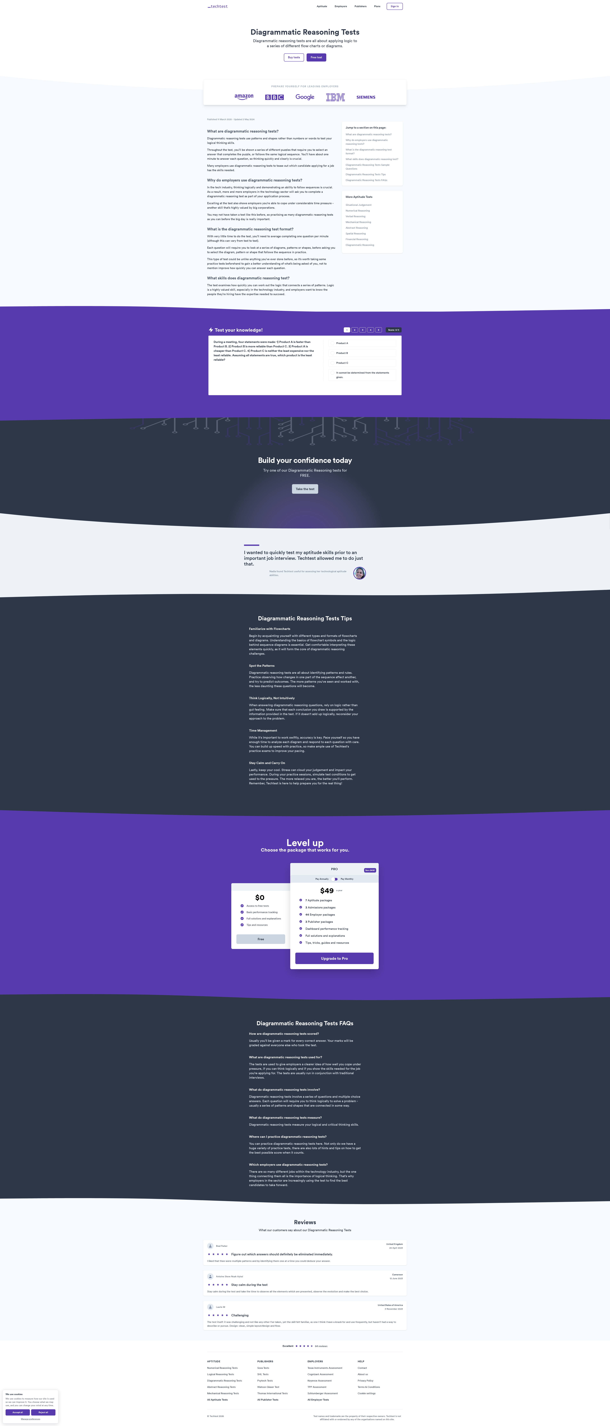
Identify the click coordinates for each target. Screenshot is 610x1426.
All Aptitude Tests (217, 1399)
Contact (362, 1367)
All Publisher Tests (267, 1399)
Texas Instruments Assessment (325, 1367)
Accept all (18, 1412)
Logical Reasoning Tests (220, 1374)
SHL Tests (262, 1374)
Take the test (305, 489)
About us (363, 1374)
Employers (341, 6)
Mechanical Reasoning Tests (223, 1393)
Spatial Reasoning (356, 233)
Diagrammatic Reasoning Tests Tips (366, 174)
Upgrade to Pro (334, 958)
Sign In (395, 6)
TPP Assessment (317, 1386)
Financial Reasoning (357, 239)
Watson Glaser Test (268, 1386)
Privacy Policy (365, 1380)
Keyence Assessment (320, 1380)
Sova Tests (263, 1367)
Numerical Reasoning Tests (222, 1367)
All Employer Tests (318, 1399)
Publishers (360, 6)
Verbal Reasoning (355, 216)
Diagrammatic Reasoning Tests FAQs (366, 180)
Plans (377, 6)
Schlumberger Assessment (323, 1393)
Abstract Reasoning (357, 227)
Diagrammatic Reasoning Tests (224, 1380)
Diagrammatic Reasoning (360, 244)
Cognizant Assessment (320, 1374)
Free (261, 939)
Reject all (43, 1412)
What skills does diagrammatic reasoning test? (372, 159)
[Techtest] (218, 6)
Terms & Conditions (369, 1386)
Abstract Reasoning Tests (221, 1386)
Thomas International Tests (272, 1393)
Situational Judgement (359, 204)
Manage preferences (30, 1419)
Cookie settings (367, 1393)
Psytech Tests (265, 1380)
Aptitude (322, 6)
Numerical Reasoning (358, 210)
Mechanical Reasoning (358, 222)
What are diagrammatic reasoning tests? (369, 134)
